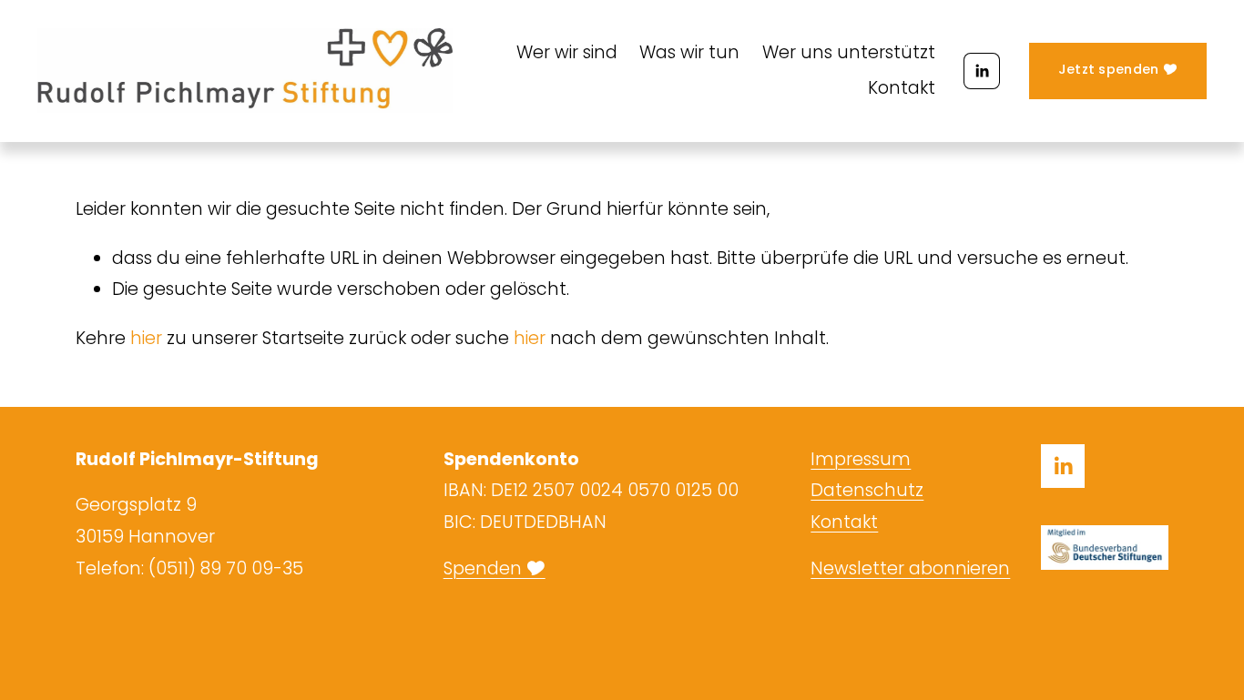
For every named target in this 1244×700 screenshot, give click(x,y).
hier (146, 338)
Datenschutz (867, 490)
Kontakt (901, 88)
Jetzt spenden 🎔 (1118, 69)
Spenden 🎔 (495, 568)
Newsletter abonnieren (910, 568)
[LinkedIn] (982, 71)
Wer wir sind (566, 52)
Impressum (861, 459)
